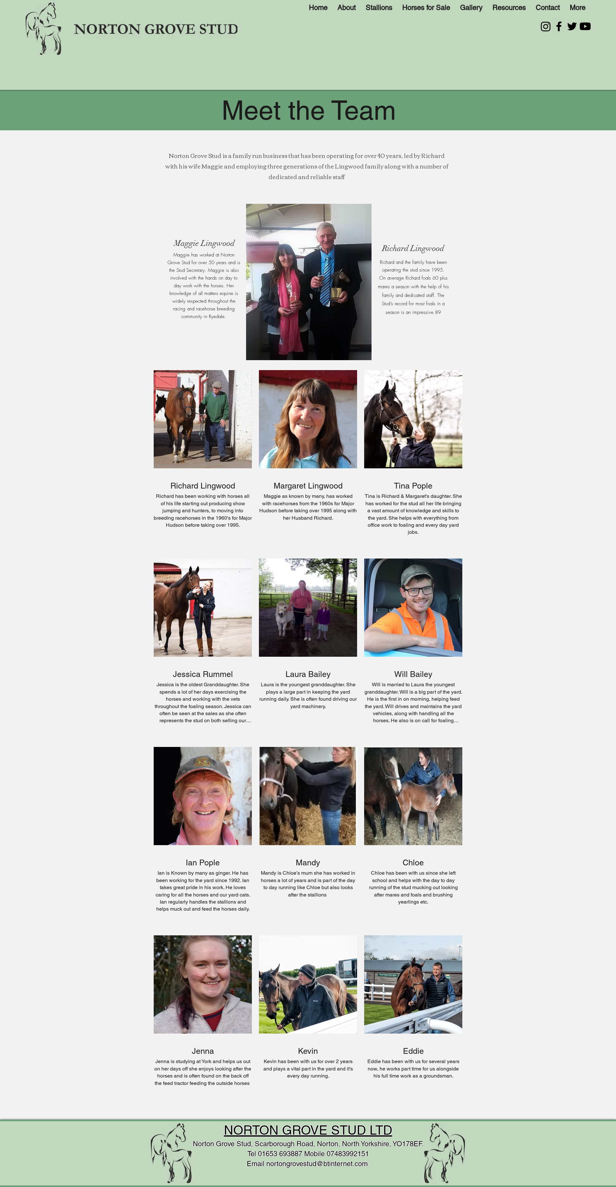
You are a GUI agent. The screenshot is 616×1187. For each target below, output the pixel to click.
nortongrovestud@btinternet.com (317, 1164)
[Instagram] (545, 26)
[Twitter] (572, 26)
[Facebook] (558, 26)
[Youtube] (585, 26)
